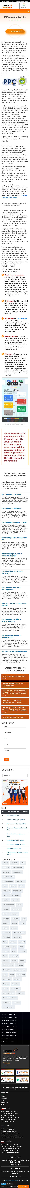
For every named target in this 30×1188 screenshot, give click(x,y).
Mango (14, 951)
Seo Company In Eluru (13, 815)
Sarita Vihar (17, 937)
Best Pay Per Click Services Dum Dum (9, 1029)
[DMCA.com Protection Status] (7, 1183)
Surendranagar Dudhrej (9, 998)
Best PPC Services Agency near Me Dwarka (9, 1020)
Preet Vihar (15, 984)
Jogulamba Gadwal (8, 876)
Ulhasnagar (6, 932)
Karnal (12, 974)
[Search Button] (25, 775)
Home (10, 20)
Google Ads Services (7, 1121)
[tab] (15, 677)
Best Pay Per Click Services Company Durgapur (9, 1023)
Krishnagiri (20, 965)
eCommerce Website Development (12, 1137)
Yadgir (22, 923)
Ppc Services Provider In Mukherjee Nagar (11, 620)
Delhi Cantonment (8, 1007)
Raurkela (12, 886)
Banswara (6, 918)
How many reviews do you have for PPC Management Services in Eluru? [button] (14, 710)
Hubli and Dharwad (18, 932)
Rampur (5, 988)
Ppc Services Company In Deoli (14, 522)
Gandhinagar (6, 979)
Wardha (14, 960)
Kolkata (22, 960)
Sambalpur (17, 979)
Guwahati (22, 942)
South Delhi (6, 937)
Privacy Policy (4, 1186)
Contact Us (4, 1102)
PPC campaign (22, 318)
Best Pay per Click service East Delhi (9, 1017)
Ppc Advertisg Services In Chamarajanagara (12, 555)
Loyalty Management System (10, 1152)
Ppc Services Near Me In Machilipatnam (11, 588)
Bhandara (6, 984)
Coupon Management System (10, 1148)
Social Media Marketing (8, 1115)
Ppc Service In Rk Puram (11, 508)
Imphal (24, 918)
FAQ (2, 1100)
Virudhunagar (15, 895)
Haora (5, 886)
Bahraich (5, 895)
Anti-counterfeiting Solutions (9, 1144)
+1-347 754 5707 (15, 1176)
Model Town (6, 1002)
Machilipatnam (17, 872)
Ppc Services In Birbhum (11, 494)
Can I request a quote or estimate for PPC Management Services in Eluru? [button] (14, 693)
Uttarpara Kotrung (8, 965)
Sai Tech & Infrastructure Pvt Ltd (12, 1180)
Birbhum (5, 862)
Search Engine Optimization (9, 1111)
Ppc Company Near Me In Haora (14, 651)
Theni (4, 942)
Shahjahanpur (20, 881)
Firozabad (6, 909)
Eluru (13, 20)
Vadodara (6, 923)
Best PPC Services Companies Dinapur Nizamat (9, 1035)
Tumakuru (6, 900)
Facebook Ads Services (8, 1119)
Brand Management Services (10, 1117)
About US (4, 1098)
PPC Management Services (9, 1113)
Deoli (22, 862)
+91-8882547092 (14, 31)
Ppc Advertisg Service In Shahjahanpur (11, 636)
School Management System (10, 1150)
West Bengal (14, 956)
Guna (4, 974)
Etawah (21, 886)
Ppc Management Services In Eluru (16, 823)
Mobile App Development (9, 1135)
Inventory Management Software (11, 1146)
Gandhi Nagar (15, 988)
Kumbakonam (16, 909)
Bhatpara (5, 960)
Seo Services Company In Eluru (16, 844)
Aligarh (5, 914)
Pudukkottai (14, 914)
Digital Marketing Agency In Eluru (16, 819)
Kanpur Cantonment (19, 970)
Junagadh (15, 900)
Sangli (5, 956)
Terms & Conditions (13, 1186)
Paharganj (15, 918)
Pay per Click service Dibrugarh (8, 1041)
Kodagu (5, 928)
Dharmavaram (17, 890)
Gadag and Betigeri (8, 993)
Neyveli (20, 904)
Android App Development (9, 1131)
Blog (2, 1104)
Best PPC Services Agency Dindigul (9, 1032)
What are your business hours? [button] (13, 717)
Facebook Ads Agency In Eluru (15, 840)
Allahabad (22, 951)
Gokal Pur (6, 867)
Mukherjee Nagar (8, 881)
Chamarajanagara (17, 867)
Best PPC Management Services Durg (9, 1026)
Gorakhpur (21, 993)
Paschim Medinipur (8, 904)
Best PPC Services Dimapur (7, 1038)
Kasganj (14, 923)
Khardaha (13, 942)
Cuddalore (6, 946)
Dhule (21, 946)
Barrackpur (6, 872)
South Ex (5, 951)
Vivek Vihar (6, 890)
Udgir (14, 946)
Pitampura (16, 1002)
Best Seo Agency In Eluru (14, 848)
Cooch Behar (21, 974)
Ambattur (13, 928)
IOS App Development (8, 1129)
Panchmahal (6, 970)
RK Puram (14, 862)
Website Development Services (10, 1133)
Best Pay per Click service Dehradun (9, 1014)
